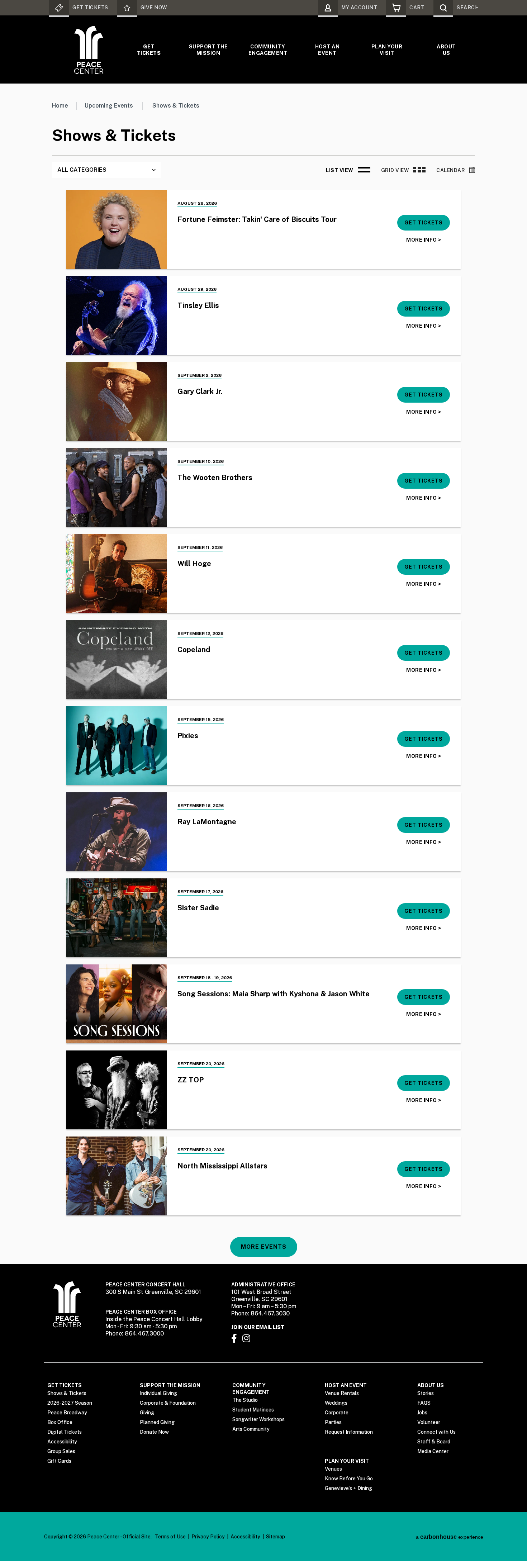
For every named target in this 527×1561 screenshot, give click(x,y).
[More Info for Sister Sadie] (116, 917)
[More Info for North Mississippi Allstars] (116, 1176)
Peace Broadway (67, 1412)
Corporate (336, 1412)
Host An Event (327, 50)
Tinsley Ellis (198, 305)
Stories (425, 1393)
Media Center (432, 1451)
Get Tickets (149, 50)
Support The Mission (208, 50)
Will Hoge (194, 563)
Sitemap (275, 1536)
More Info (423, 240)
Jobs (422, 1412)
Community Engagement (268, 50)
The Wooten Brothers (214, 477)
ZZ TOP (190, 1080)
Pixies (187, 735)
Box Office (59, 1422)
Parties (333, 1422)
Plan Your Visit (386, 50)
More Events (263, 1246)
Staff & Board (433, 1441)
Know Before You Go (349, 1478)
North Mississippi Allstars (222, 1166)
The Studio (245, 1400)
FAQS (424, 1403)
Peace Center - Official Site (89, 49)
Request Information (349, 1432)
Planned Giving (157, 1422)
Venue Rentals (342, 1393)
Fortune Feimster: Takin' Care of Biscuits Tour (257, 219)
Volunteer (428, 1422)
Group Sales (61, 1451)
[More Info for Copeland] (116, 659)
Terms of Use (170, 1536)
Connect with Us (436, 1432)
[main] (263, 674)
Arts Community (251, 1429)
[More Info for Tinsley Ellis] (116, 315)
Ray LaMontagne (206, 821)
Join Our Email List (257, 1327)
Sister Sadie (198, 907)
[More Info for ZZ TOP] (116, 1089)
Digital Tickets (64, 1432)
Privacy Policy (208, 1536)
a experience (449, 1537)
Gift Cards (59, 1461)
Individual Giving (158, 1393)
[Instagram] (246, 1338)
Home (60, 105)
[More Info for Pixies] (116, 745)
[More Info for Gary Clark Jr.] (116, 401)
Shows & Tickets (66, 1393)
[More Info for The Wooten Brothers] (116, 487)
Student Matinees (253, 1410)
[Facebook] (234, 1338)
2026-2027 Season (69, 1403)
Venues (333, 1469)
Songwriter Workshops (258, 1419)
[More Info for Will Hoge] (116, 573)
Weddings (336, 1403)
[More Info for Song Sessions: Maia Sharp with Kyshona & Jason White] (116, 1003)
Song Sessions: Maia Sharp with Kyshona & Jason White (273, 994)
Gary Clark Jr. (200, 391)
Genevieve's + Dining (348, 1488)
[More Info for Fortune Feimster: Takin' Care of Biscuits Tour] (116, 229)
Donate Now (154, 1432)
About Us (446, 50)
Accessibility (62, 1441)
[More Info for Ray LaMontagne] (116, 831)
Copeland (193, 649)
